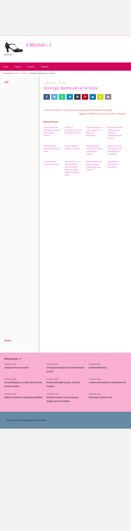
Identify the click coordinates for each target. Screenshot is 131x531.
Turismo (31, 66)
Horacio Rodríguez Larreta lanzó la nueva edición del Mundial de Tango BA (78, 110)
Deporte (44, 66)
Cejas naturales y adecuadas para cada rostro (51, 148)
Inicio (5, 66)
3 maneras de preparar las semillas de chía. (107, 382)
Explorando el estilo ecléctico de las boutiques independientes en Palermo (115, 132)
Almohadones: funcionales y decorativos (113, 164)
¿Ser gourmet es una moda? (16, 367)
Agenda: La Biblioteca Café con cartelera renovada (102, 113)
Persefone (62, 83)
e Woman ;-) (38, 45)
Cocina (18, 66)
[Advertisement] (65, 18)
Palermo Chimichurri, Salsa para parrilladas (23, 397)
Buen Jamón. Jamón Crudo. (100, 397)
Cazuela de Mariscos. (98, 367)
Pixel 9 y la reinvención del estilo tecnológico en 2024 (73, 130)
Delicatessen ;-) (12, 358)
